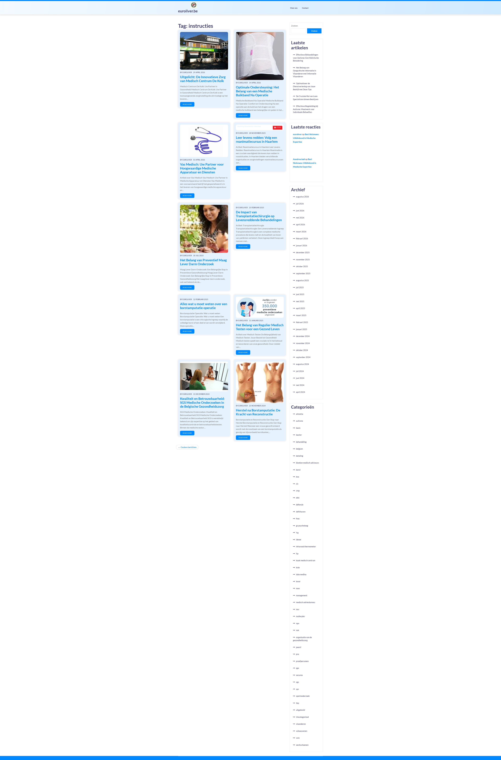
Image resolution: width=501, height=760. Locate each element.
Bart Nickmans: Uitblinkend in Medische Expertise (306, 138)
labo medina (301, 574)
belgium (299, 449)
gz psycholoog (302, 525)
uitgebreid (300, 710)
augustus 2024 (302, 364)
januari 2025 (301, 329)
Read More (187, 104)
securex (299, 675)
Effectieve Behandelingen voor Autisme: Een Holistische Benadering (306, 57)
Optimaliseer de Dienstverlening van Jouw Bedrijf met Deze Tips (304, 86)
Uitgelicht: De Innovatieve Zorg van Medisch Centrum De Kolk (203, 79)
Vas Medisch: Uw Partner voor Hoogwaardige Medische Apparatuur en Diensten (202, 168)
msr (297, 609)
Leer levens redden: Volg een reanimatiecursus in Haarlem (257, 139)
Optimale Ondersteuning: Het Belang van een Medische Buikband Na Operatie (257, 91)
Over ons (293, 8)
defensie (299, 504)
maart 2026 (301, 231)
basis (298, 428)
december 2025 (303, 252)
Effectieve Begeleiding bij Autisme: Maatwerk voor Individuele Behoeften (305, 109)
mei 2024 (300, 385)
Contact (305, 8)
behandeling (301, 442)
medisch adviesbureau (305, 602)
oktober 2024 (302, 350)
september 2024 (303, 357)
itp (297, 553)
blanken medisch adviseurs (307, 463)
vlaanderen (301, 724)
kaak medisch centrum (305, 560)
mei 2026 (300, 217)
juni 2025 (300, 294)
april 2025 (300, 308)
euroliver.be (188, 11)
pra (297, 654)
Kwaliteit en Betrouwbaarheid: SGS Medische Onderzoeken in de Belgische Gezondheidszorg (202, 402)
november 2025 (303, 259)
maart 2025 (301, 315)
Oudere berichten (188, 447)
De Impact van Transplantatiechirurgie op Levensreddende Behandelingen (259, 216)
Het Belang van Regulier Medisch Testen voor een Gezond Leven (260, 327)
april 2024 (300, 392)
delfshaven (300, 511)
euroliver (187, 72)
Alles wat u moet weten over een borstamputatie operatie (203, 306)
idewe (298, 539)
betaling (299, 456)
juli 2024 (300, 371)
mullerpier (300, 616)
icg (297, 532)
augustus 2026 (302, 196)
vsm (298, 738)
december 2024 (303, 336)
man (298, 588)
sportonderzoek (303, 696)
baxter (299, 435)
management (301, 595)
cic (297, 484)
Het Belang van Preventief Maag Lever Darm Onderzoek (203, 262)
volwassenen (301, 731)
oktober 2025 (302, 266)
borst (298, 470)
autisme (299, 421)
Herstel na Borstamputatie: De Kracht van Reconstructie (258, 412)
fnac (298, 518)
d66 (297, 497)
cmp (298, 490)
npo (297, 623)
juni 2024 (300, 378)
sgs (297, 682)
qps (297, 668)
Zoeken (294, 25)
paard (298, 647)
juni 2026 (300, 210)
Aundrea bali (299, 159)
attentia (299, 414)
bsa (297, 476)
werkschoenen (302, 745)
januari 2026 (301, 245)
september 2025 (303, 273)
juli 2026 (300, 203)
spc (297, 689)
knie (298, 567)
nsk (297, 630)
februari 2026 (302, 238)
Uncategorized (302, 717)
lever (298, 581)
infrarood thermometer (306, 546)
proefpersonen (302, 661)
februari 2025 (302, 322)
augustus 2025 (302, 280)
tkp (297, 703)
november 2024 (303, 343)
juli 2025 (300, 287)
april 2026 (300, 224)
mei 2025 (300, 301)
